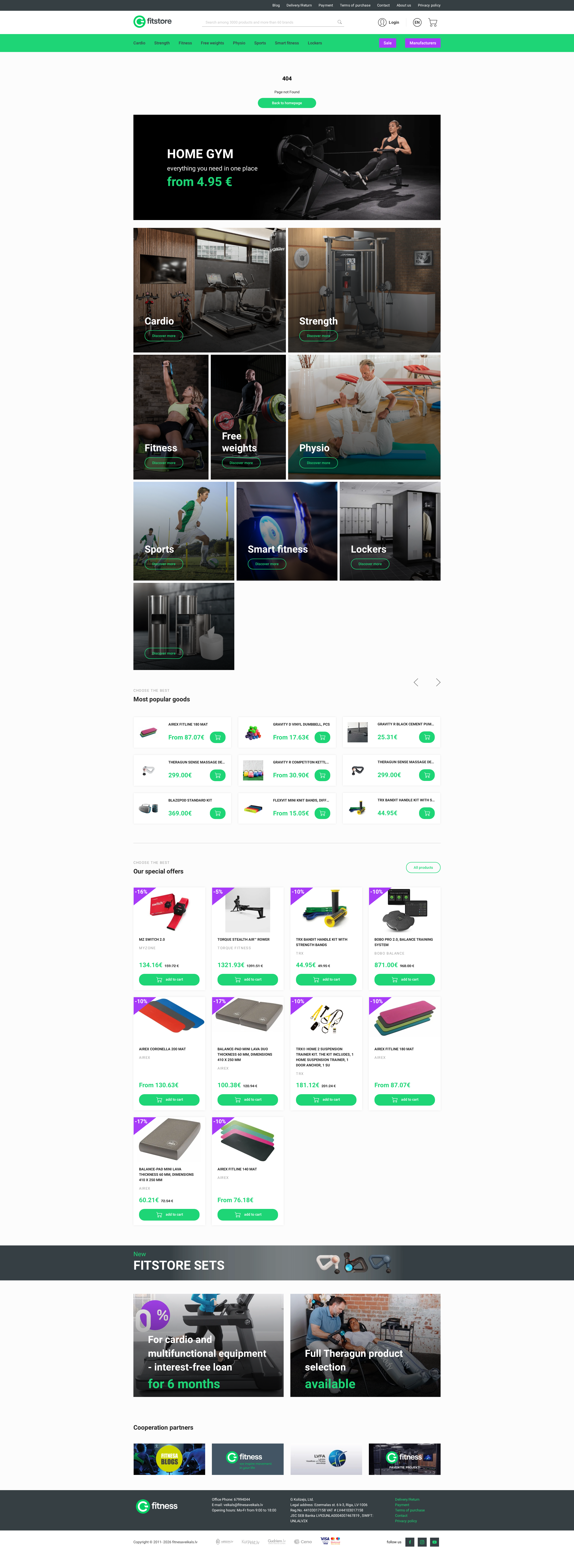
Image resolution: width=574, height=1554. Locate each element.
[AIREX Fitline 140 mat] (247, 1139)
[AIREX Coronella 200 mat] (169, 1019)
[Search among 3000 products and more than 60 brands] (339, 22)
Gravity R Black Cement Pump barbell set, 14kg (422, 724)
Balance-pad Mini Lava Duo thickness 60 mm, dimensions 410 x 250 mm (244, 1054)
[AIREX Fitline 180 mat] (404, 1019)
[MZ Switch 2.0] (169, 910)
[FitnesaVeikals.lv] (152, 22)
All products (423, 867)
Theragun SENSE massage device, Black (415, 762)
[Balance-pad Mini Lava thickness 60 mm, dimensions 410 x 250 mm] (169, 1139)
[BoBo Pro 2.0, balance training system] (404, 910)
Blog (276, 5)
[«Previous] (416, 682)
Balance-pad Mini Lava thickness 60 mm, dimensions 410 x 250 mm (166, 1174)
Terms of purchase (355, 5)
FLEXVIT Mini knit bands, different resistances (317, 800)
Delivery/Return (299, 5)
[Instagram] (422, 1542)
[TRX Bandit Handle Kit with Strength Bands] (326, 910)
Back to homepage (287, 103)
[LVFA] (326, 1474)
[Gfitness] (248, 1474)
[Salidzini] (225, 1541)
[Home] (157, 1515)
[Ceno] (303, 1541)
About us (404, 5)
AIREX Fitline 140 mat (237, 1169)
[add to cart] (218, 737)
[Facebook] (409, 1542)
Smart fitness (278, 549)
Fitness (161, 448)
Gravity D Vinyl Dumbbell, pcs (301, 724)
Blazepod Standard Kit (190, 800)
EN (417, 22)
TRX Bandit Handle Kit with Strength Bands (419, 800)
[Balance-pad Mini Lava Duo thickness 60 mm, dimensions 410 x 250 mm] (247, 1019)
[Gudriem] (277, 1541)
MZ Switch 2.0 (152, 939)
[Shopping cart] (432, 22)
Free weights (239, 442)
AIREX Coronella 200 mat (162, 1049)
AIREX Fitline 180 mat (188, 724)
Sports (159, 549)
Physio (314, 448)
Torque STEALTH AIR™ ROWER (243, 939)
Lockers (369, 549)
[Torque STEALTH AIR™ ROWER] (247, 910)
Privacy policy (429, 5)
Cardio (159, 321)
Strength (318, 321)
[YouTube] (434, 1542)
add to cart (174, 979)
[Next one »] (438, 682)
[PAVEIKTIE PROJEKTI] (405, 1474)
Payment (326, 5)
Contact (383, 5)
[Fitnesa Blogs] (169, 1474)
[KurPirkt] (251, 1541)
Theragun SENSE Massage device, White (205, 762)
